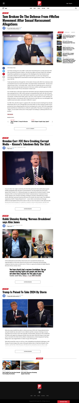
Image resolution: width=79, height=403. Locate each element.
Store (48, 8)
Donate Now (63, 401)
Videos (39, 8)
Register (70, 3)
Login (67, 3)
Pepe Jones (9, 148)
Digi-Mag (43, 8)
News (35, 8)
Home (31, 8)
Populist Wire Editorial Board (13, 28)
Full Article (10, 114)
